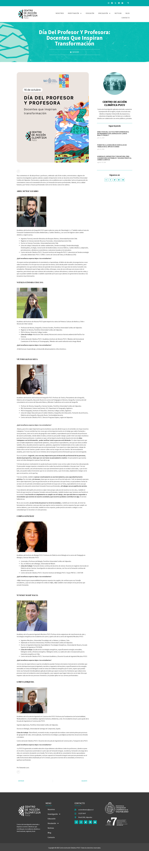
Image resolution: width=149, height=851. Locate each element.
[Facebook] (112, 3)
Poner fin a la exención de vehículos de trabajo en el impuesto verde (112, 146)
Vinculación (103, 13)
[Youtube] (122, 3)
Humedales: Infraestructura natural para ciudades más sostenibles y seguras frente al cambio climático (114, 158)
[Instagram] (108, 3)
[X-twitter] (115, 3)
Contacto (126, 18)
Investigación (73, 13)
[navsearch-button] (128, 3)
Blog (128, 13)
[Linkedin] (119, 3)
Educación (90, 13)
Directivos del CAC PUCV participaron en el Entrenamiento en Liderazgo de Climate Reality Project (113, 133)
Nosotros (60, 13)
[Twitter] (114, 180)
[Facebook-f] (110, 180)
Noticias (118, 13)
